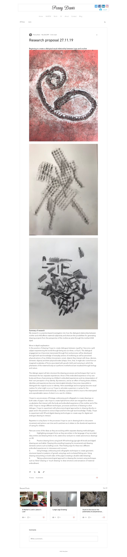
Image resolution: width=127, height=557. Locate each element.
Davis (69, 7)
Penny (58, 7)
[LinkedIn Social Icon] (103, 6)
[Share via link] (44, 472)
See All (105, 488)
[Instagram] (107, 6)
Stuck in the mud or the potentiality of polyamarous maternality (92, 511)
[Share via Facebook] (30, 472)
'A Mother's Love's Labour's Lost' (31, 511)
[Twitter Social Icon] (96, 6)
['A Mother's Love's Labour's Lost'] (33, 499)
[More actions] (97, 35)
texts (29, 22)
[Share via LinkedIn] (39, 472)
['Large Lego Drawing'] (63, 499)
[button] (105, 22)
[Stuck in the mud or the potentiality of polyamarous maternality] (93, 499)
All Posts (22, 22)
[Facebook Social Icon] (99, 6)
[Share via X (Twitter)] (34, 472)
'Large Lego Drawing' (59, 510)
